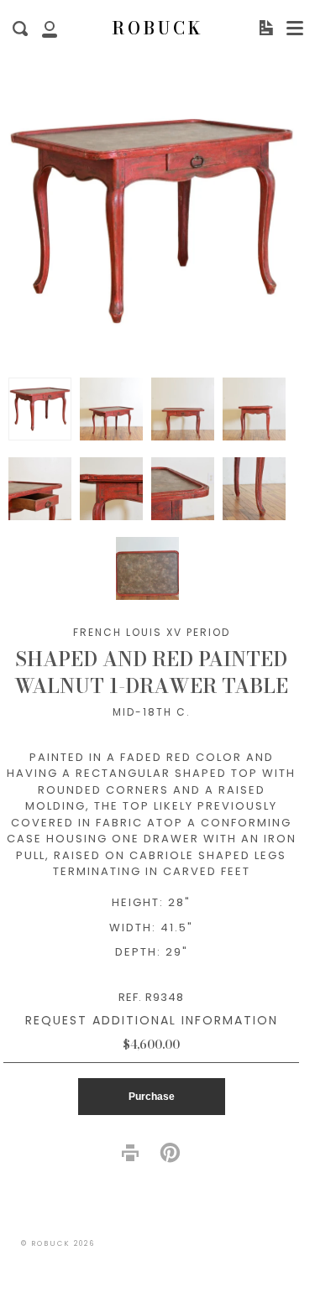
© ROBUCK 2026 (58, 1243)
